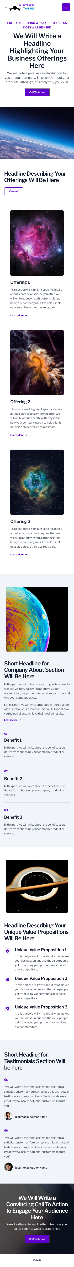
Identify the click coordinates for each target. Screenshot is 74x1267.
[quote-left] (6, 1080)
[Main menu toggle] (66, 7)
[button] (13, 191)
